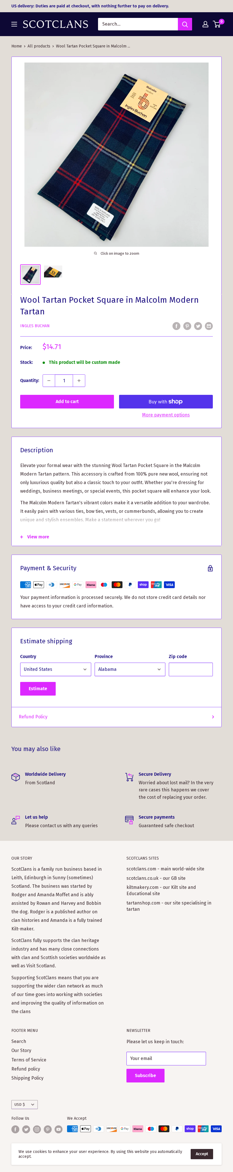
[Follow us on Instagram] (37, 1129)
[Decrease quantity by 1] (49, 381)
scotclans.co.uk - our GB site (156, 878)
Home (16, 46)
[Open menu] (14, 24)
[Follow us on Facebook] (15, 1129)
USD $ (19, 1104)
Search (18, 1041)
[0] (216, 24)
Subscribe (145, 1075)
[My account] (205, 24)
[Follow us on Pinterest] (48, 1129)
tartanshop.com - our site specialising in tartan (168, 906)
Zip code (178, 656)
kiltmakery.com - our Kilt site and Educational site (161, 890)
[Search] (185, 24)
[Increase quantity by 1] (79, 381)
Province (104, 656)
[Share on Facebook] (176, 325)
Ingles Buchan (35, 325)
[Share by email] (209, 325)
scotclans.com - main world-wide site (165, 869)
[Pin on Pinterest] (187, 325)
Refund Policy (33, 716)
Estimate (38, 688)
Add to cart (67, 401)
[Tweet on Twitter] (198, 325)
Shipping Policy (27, 1078)
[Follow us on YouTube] (59, 1129)
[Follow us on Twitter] (26, 1129)
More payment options (166, 415)
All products (39, 46)
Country (28, 656)
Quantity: (29, 380)
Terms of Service (28, 1060)
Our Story (21, 1050)
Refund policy (25, 1069)
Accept (202, 1154)
